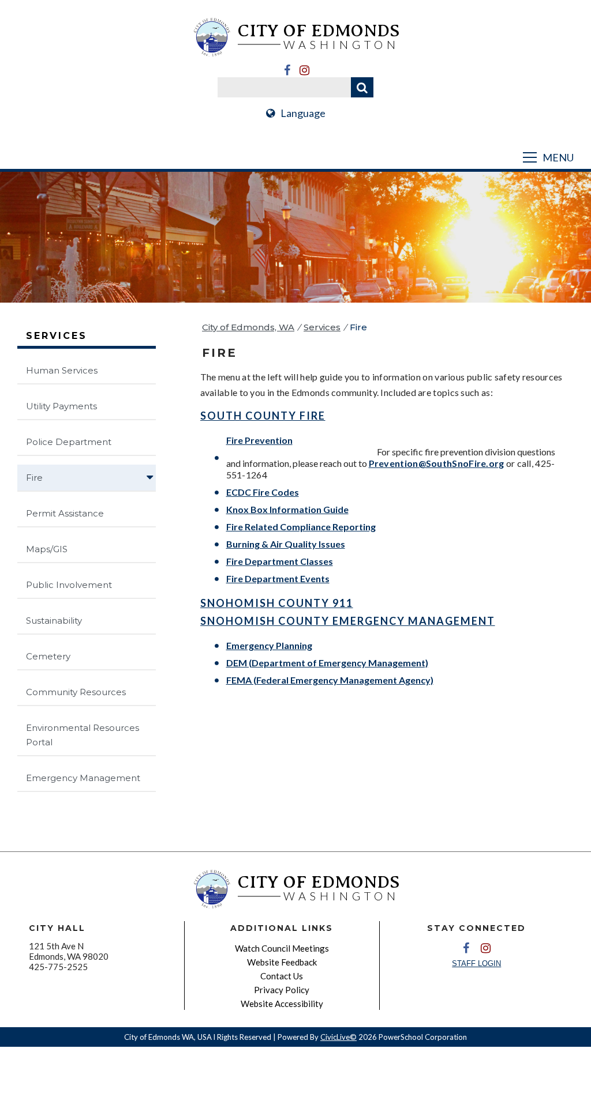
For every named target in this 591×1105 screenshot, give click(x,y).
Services (322, 327)
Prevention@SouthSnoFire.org (436, 463)
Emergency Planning (269, 645)
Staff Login (476, 963)
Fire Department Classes (279, 561)
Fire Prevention (259, 440)
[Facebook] (287, 70)
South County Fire (263, 415)
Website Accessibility (282, 1003)
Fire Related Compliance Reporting (301, 526)
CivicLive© (338, 1037)
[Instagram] (304, 70)
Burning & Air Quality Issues (285, 543)
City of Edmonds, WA (248, 327)
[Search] (362, 87)
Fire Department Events (278, 578)
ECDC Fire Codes (262, 491)
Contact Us (281, 976)
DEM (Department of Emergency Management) (327, 662)
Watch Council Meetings (282, 948)
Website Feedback (282, 962)
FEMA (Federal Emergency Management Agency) (329, 679)
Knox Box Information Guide (287, 509)
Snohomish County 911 (276, 603)
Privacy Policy (281, 990)
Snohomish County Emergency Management (347, 620)
